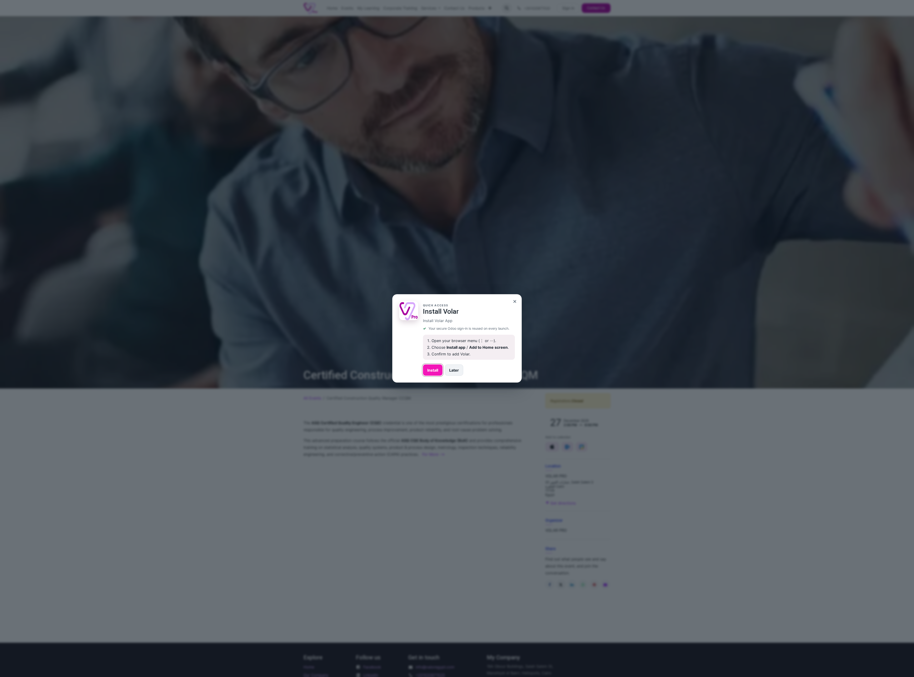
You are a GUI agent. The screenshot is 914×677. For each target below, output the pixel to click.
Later (454, 370)
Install (432, 370)
